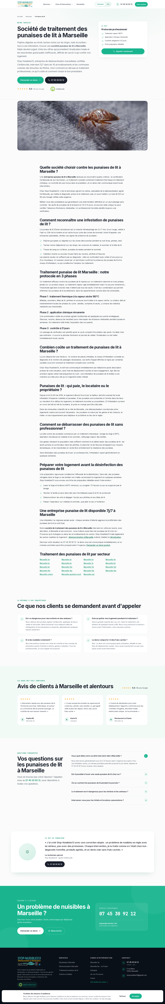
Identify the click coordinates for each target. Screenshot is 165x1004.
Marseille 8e (111, 563)
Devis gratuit (141, 4)
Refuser (123, 996)
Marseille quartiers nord (71, 574)
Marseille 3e (89, 559)
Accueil (20, 16)
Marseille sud (89, 574)
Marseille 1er (45, 559)
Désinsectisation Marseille (68, 966)
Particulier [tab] (100, 4)
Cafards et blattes (65, 974)
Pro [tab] (108, 4)
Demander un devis (29, 80)
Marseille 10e (67, 567)
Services (46, 4)
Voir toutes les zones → (99, 982)
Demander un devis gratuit (98, 545)
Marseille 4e (111, 559)
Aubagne (93, 970)
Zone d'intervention (63, 4)
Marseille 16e (111, 571)
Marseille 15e (89, 571)
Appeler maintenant (124, 51)
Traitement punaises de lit (68, 970)
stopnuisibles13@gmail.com (137, 975)
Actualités (80, 4)
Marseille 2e (67, 559)
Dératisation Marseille (67, 962)
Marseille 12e (111, 567)
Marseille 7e (88, 563)
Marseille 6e (67, 563)
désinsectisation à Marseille (81, 537)
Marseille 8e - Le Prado (99, 966)
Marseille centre (46, 574)
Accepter (135, 996)
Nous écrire (56, 931)
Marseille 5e (45, 563)
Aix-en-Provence (96, 974)
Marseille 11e (89, 567)
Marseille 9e (45, 567)
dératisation (115, 537)
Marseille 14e (67, 571)
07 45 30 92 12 (57, 80)
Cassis (92, 978)
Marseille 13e (45, 571)
